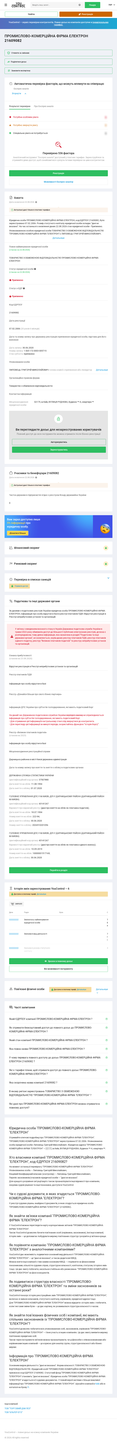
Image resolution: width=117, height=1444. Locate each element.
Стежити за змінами (20, 53)
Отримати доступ (21, 586)
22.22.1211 (14, 919)
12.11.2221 (14, 948)
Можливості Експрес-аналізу (58, 182)
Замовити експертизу (20, 71)
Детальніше (102, 370)
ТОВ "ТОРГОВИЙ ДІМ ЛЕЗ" (18, 1408)
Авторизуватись (59, 442)
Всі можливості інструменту (58, 969)
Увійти (31, 14)
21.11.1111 (14, 934)
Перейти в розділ (58, 870)
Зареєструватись (59, 449)
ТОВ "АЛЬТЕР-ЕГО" (14, 1412)
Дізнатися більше (18, 533)
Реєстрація (87, 14)
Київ (97, 1383)
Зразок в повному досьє (60, 961)
